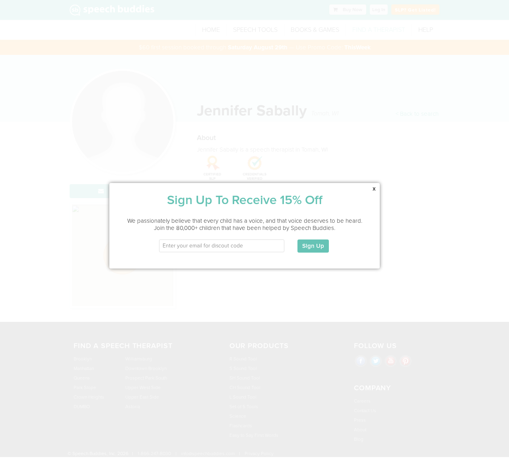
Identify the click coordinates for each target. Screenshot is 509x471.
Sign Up (313, 245)
